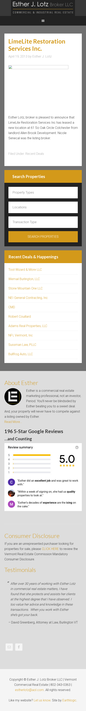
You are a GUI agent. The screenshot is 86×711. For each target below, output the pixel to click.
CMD (11, 307)
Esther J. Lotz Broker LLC (43, 8)
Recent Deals (34, 154)
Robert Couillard (19, 316)
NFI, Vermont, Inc (20, 335)
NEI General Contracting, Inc (28, 298)
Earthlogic (69, 700)
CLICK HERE (50, 549)
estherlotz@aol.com (29, 690)
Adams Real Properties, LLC (27, 326)
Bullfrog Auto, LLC (20, 354)
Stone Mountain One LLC (25, 288)
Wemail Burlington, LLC (24, 279)
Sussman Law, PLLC (22, 345)
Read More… (13, 422)
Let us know (42, 700)
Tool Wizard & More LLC (25, 269)
